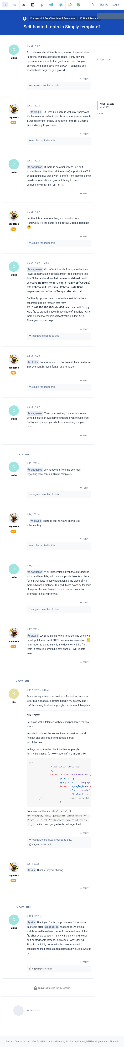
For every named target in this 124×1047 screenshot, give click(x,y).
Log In (115, 4)
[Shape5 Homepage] (51, 4)
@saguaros (52, 926)
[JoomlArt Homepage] (24, 4)
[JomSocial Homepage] (70, 4)
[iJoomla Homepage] (60, 4)
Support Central (16, 4)
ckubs (37, 112)
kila (33, 870)
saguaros (36, 167)
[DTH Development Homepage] (78, 4)
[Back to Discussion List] (5, 4)
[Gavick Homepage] (32, 4)
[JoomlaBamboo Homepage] (41, 4)
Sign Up (103, 4)
